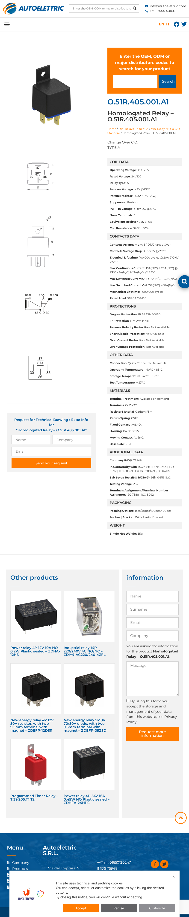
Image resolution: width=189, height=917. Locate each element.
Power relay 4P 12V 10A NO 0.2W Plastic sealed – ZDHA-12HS (35, 651)
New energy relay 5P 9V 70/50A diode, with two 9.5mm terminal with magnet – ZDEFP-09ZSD (85, 725)
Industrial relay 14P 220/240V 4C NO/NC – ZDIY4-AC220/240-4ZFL (85, 651)
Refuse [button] (119, 908)
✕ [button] (173, 877)
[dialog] (94, 894)
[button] (6, 24)
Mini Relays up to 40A (133, 129)
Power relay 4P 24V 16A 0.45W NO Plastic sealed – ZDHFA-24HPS (86, 799)
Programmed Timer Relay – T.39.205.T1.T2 (34, 797)
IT (168, 24)
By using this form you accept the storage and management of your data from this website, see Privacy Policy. (151, 711)
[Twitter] (184, 24)
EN (161, 24)
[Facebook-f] (155, 864)
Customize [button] (157, 908)
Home (111, 129)
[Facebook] (176, 24)
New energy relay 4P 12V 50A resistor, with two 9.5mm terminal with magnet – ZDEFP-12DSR (32, 725)
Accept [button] (80, 908)
